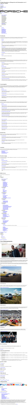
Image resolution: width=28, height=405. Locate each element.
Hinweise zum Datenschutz (5, 394)
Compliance (3, 395)
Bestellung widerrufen (2, 375)
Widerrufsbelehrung (4, 397)
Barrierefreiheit (3, 396)
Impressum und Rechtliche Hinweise (6, 393)
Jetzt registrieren (4, 225)
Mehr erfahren (1, 4)
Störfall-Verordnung (4, 398)
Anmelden (4, 224)
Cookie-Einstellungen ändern (3, 392)
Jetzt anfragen (1, 349)
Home (2, 235)
